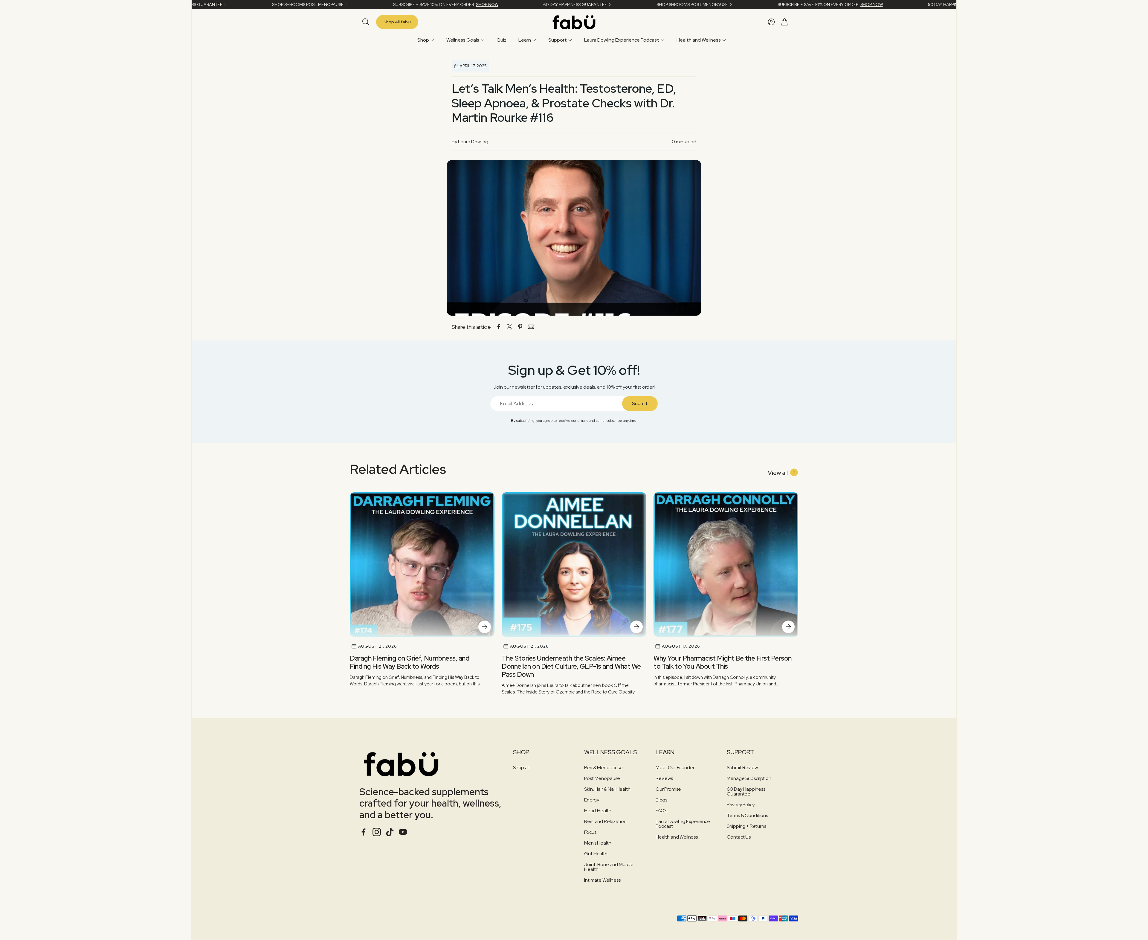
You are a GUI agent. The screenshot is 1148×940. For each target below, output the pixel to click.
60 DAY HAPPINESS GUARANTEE (515, 4)
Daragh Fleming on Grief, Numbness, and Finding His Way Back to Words (409, 662)
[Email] (531, 327)
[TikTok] (390, 832)
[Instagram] (377, 832)
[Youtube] (403, 832)
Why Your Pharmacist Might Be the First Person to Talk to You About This (723, 662)
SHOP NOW (427, 4)
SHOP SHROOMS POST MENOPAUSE (247, 4)
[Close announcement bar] (950, 4)
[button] (364, 22)
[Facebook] (363, 832)
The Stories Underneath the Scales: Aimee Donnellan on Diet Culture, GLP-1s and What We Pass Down (571, 666)
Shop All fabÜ (397, 22)
